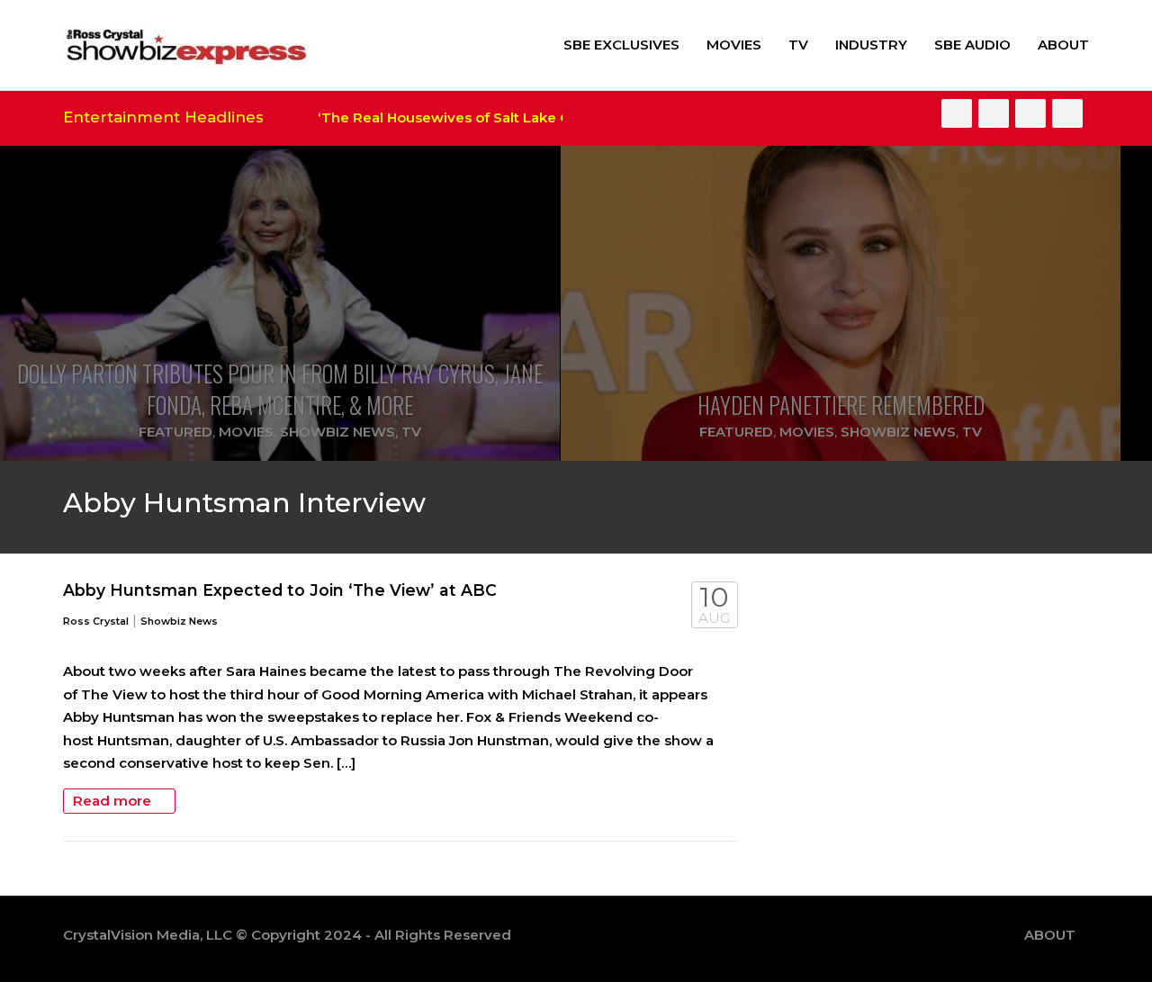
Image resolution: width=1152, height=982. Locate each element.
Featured (175, 431)
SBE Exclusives (621, 44)
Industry (871, 44)
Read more (114, 800)
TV (798, 44)
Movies (733, 44)
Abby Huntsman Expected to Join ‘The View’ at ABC (280, 590)
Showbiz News (337, 431)
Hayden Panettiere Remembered (841, 404)
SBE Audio (972, 44)
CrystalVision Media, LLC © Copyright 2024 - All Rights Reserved (287, 934)
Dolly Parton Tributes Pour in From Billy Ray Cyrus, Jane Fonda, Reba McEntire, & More (280, 388)
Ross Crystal (96, 621)
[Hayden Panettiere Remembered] (840, 304)
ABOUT (1063, 44)
